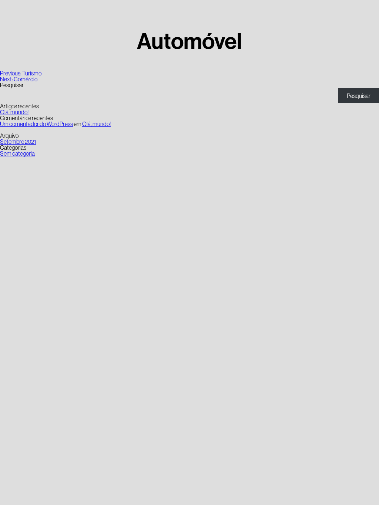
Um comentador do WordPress (36, 124)
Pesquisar (12, 85)
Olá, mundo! (14, 112)
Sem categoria (17, 153)
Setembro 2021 (18, 141)
